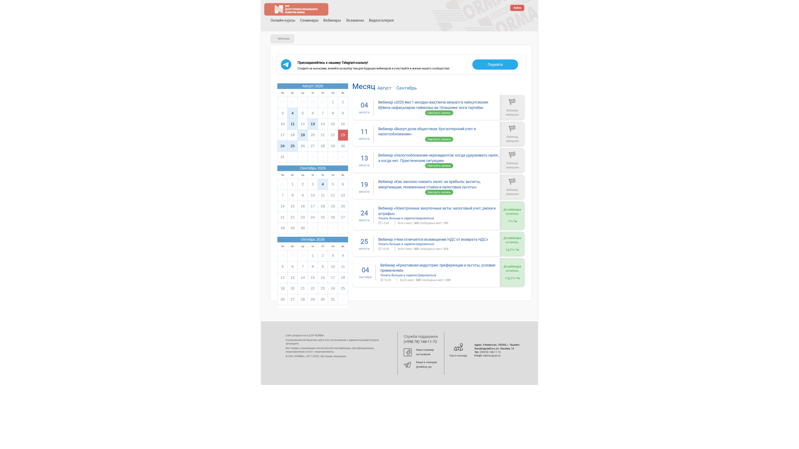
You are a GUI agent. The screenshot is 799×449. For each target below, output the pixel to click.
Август (384, 88)
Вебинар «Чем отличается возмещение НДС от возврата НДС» (433, 239)
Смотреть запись (439, 113)
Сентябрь (406, 88)
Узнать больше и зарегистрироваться (406, 218)
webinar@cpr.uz (492, 355)
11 (293, 124)
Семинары (309, 20)
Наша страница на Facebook (425, 352)
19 (303, 135)
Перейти (495, 64)
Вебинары (332, 20)
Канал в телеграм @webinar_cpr (426, 364)
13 (313, 124)
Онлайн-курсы (282, 20)
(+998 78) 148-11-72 (420, 341)
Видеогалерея (381, 20)
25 (292, 146)
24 (282, 146)
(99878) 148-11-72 (490, 352)
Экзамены (355, 20)
